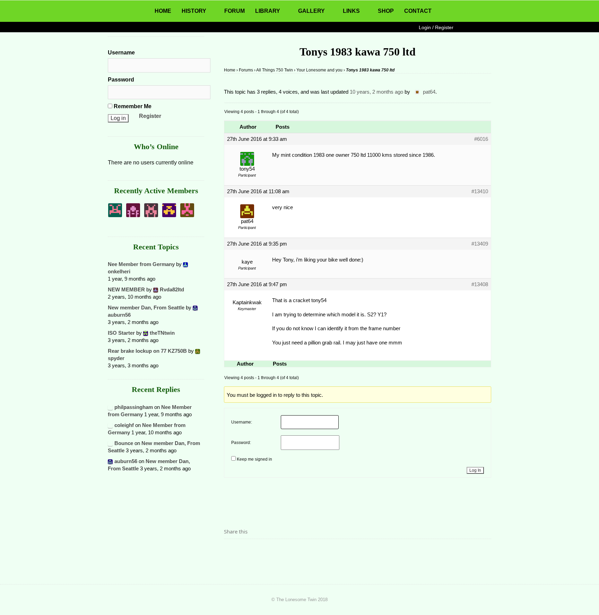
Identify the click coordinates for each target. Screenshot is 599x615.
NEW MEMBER (126, 289)
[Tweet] (246, 551)
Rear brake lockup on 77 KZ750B (147, 351)
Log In (475, 470)
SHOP (386, 11)
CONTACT (418, 11)
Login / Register (436, 27)
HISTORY (194, 11)
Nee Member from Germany (141, 264)
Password (121, 80)
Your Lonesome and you (319, 70)
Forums (246, 70)
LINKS (351, 11)
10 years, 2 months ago (376, 92)
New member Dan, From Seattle (146, 307)
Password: (241, 442)
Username (121, 52)
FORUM (234, 11)
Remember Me (131, 106)
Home (229, 70)
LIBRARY (267, 11)
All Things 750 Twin (274, 70)
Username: (241, 422)
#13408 (479, 284)
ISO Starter (121, 333)
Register (150, 116)
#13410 (479, 191)
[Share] (231, 551)
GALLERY (311, 11)
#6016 (481, 139)
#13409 (479, 244)
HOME (163, 11)
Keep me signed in (254, 459)
